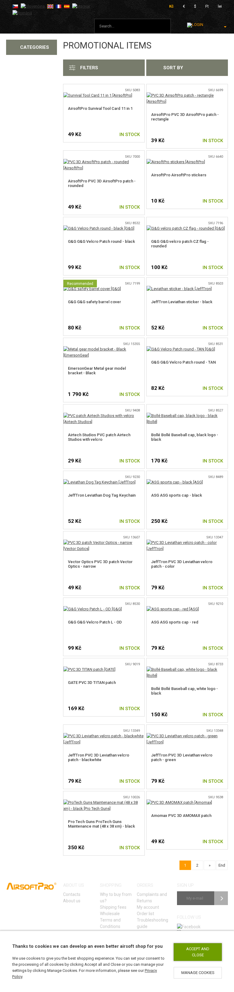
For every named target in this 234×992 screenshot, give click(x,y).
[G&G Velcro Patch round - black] (98, 228)
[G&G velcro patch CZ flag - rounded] (186, 228)
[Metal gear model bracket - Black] (103, 349)
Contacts (71, 894)
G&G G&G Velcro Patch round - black (101, 241)
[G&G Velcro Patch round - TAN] (181, 349)
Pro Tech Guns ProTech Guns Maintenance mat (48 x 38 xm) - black (101, 823)
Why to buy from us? (116, 897)
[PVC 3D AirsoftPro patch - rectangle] (187, 95)
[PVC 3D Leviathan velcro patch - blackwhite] (103, 736)
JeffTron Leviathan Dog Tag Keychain (102, 495)
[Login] (195, 25)
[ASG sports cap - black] (175, 482)
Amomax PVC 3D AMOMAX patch (181, 815)
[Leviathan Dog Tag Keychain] (99, 482)
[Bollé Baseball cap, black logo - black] (187, 415)
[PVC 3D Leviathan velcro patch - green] (187, 736)
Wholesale (110, 913)
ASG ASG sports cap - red (174, 622)
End (221, 865)
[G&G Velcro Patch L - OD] (92, 609)
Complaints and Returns (152, 897)
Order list (145, 913)
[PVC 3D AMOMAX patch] (179, 802)
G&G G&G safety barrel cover (94, 302)
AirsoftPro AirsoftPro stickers (178, 175)
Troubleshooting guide (152, 923)
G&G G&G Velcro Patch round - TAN (183, 362)
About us (71, 900)
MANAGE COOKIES (197, 972)
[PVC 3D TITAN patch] (89, 669)
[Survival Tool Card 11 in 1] (97, 95)
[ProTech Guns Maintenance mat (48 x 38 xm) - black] (103, 802)
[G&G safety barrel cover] (92, 288)
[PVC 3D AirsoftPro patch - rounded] (103, 162)
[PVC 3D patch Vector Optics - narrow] (103, 542)
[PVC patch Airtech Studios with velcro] (103, 415)
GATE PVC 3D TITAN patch (92, 682)
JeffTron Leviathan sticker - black (181, 302)
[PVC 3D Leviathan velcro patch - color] (187, 542)
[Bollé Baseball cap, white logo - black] (187, 669)
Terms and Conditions (110, 923)
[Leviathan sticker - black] (179, 288)
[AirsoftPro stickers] (176, 162)
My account (148, 907)
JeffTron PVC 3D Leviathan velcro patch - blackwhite (98, 757)
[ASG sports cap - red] (173, 609)
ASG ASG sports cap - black (176, 495)
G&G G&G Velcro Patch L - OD (95, 622)
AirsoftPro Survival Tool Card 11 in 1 (100, 108)
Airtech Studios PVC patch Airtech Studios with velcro (99, 437)
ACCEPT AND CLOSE (197, 952)
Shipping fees (113, 907)
